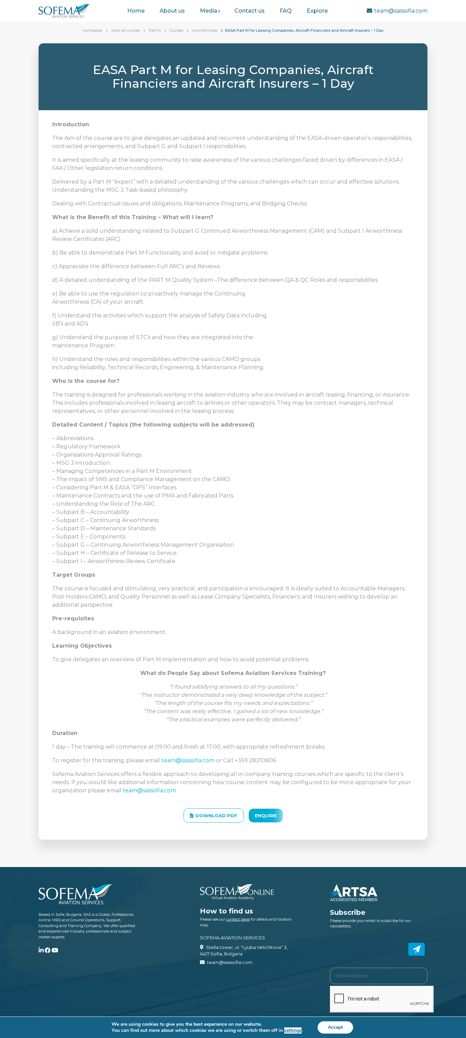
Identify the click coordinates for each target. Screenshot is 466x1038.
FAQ (286, 11)
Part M (155, 30)
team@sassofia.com (400, 11)
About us (172, 11)
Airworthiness (204, 30)
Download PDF (216, 815)
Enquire (266, 815)
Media (208, 11)
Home (136, 11)
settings (293, 1030)
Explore (317, 11)
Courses (176, 30)
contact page (238, 919)
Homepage (92, 30)
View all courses (125, 30)
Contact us (249, 11)
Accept (335, 1027)
